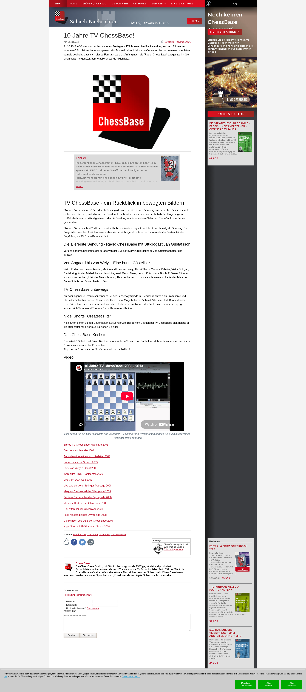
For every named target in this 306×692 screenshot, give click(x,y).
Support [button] (158, 3)
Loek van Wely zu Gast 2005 (80, 467)
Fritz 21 (81, 158)
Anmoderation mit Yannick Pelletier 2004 (87, 456)
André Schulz (79, 534)
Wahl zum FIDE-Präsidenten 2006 (83, 473)
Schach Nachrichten (94, 21)
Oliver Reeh (104, 534)
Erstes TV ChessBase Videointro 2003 (86, 444)
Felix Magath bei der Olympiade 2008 (85, 514)
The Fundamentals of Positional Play (224, 588)
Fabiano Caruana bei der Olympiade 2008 (88, 497)
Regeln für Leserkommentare (78, 595)
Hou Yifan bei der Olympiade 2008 (83, 508)
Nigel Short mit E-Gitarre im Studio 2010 (87, 526)
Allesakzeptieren (291, 684)
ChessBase (83, 563)
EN (160, 23)
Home (73, 3)
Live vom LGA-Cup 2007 (78, 479)
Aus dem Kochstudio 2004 (79, 450)
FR (168, 23)
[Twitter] (82, 542)
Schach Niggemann (173, 549)
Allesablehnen (268, 684)
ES (164, 23)
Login (235, 4)
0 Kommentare (184, 42)
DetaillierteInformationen (246, 684)
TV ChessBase (118, 534)
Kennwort (71, 605)
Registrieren (93, 608)
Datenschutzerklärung (131, 676)
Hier (5, 676)
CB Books (139, 3)
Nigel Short (92, 534)
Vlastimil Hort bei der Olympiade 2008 (85, 503)
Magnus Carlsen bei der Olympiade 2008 (87, 491)
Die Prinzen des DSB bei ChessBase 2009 (88, 520)
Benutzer (70, 601)
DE (156, 23)
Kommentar (70, 611)
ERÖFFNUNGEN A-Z (95, 3)
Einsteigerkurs (182, 3)
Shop (58, 3)
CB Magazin (120, 3)
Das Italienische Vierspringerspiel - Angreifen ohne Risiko (225, 632)
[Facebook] (74, 542)
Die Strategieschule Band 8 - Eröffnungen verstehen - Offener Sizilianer (229, 126)
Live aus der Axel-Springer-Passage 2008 (88, 485)
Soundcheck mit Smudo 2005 (81, 462)
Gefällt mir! (170, 42)
